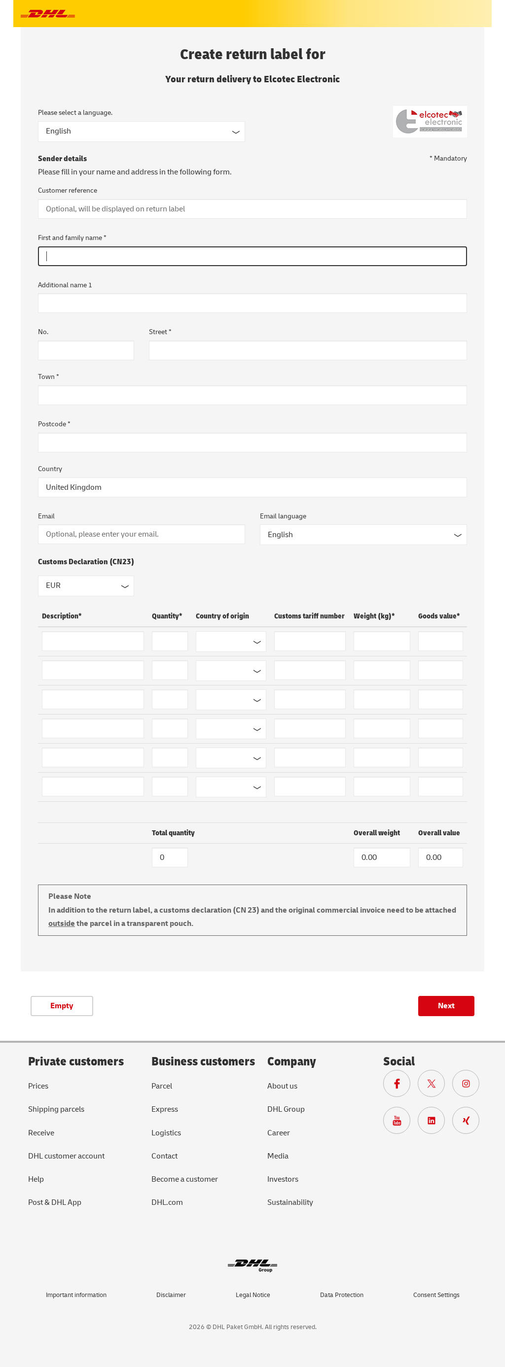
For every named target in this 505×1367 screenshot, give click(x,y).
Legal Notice (253, 1295)
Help (36, 1179)
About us (282, 1086)
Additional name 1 (65, 285)
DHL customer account (66, 1156)
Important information (76, 1295)
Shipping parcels (56, 1109)
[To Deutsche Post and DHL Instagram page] (469, 1086)
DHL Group (286, 1109)
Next (446, 1006)
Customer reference (67, 190)
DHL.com (167, 1202)
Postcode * (54, 424)
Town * (48, 377)
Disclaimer (171, 1295)
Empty (61, 1006)
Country (50, 469)
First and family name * (72, 238)
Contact (164, 1156)
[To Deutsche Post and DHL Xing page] (469, 1123)
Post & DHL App (54, 1202)
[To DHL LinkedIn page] (435, 1123)
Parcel (161, 1086)
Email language (283, 516)
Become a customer (184, 1179)
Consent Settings (436, 1295)
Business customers (203, 1061)
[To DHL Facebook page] (400, 1086)
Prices (38, 1086)
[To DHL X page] (435, 1086)
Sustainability (290, 1202)
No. (43, 332)
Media (278, 1156)
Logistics (166, 1133)
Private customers (76, 1061)
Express (164, 1109)
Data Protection (341, 1295)
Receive (41, 1133)
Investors (282, 1179)
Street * (160, 332)
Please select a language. (75, 112)
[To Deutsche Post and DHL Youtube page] (400, 1123)
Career (278, 1133)
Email (46, 516)
